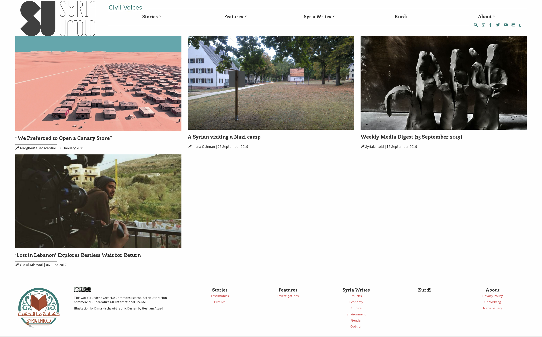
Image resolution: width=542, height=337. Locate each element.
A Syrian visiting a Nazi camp (224, 136)
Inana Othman (203, 146)
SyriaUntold (374, 146)
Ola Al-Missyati (31, 265)
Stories (150, 16)
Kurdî (401, 16)
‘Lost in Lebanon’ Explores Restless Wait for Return (78, 254)
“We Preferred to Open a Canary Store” (63, 137)
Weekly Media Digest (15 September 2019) (411, 136)
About (485, 16)
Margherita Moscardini (38, 148)
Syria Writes (317, 16)
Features (233, 16)
